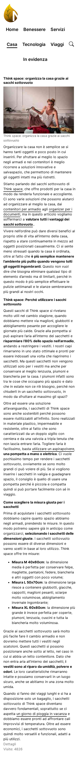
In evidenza (35, 59)
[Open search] (71, 44)
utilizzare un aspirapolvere (53, 449)
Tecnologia (34, 44)
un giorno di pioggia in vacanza (41, 714)
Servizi (58, 29)
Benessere (34, 29)
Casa (12, 44)
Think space (13, 189)
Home (12, 29)
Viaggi (57, 44)
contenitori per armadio (22, 209)
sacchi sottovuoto (18, 224)
